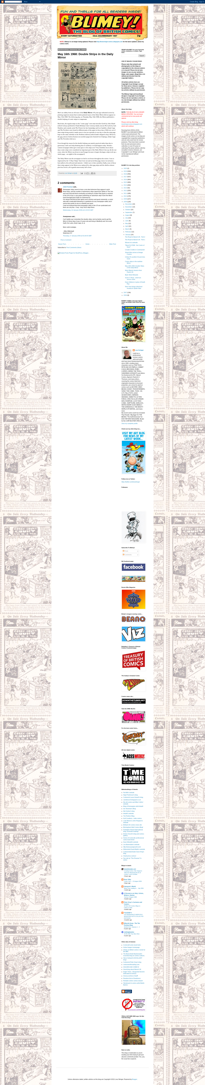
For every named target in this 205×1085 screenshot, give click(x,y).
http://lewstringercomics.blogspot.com (110, 42)
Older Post (112, 244)
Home (87, 244)
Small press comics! (129, 856)
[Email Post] (81, 173)
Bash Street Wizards (131, 275)
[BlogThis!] (87, 173)
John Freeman (68, 187)
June (127, 221)
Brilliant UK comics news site (132, 825)
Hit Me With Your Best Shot (131, 934)
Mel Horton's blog (129, 811)
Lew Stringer (139, 350)
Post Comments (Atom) (73, 247)
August (127, 215)
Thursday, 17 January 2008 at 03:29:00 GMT (77, 236)
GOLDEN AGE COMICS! (131, 967)
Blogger (134, 1079)
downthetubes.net (130, 869)
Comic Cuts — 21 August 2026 (133, 881)
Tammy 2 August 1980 (130, 897)
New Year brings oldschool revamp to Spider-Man (133, 287)
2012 (125, 190)
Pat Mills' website (128, 792)
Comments (128, 555)
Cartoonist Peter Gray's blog (132, 962)
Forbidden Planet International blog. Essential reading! (133, 830)
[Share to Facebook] (92, 173)
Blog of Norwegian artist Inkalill (133, 806)
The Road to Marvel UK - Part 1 (135, 240)
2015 (125, 182)
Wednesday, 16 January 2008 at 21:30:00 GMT (78, 210)
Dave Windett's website (130, 842)
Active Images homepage (131, 947)
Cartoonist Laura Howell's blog (133, 797)
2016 (125, 179)
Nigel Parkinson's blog (130, 795)
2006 (125, 295)
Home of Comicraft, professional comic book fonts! (133, 838)
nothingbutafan (129, 932)
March (127, 229)
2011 (125, 193)
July (126, 218)
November (128, 207)
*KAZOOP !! (128, 913)
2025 (125, 168)
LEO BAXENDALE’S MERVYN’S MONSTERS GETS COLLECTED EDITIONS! (133, 916)
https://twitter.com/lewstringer (130, 482)
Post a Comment (66, 240)
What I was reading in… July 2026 (134, 888)
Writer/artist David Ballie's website (134, 849)
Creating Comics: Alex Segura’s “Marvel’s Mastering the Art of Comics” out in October (133, 872)
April (127, 226)
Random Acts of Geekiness (132, 978)
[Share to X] (90, 173)
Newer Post (62, 244)
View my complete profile (129, 423)
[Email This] (85, 173)
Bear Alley (127, 879)
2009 (125, 199)
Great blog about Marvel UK (132, 969)
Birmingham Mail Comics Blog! (133, 827)
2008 (125, 202)
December (128, 204)
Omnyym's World (130, 886)
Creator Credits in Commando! (135, 250)
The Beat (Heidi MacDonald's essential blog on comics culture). (134, 954)
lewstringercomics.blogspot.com (131, 124)
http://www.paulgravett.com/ (132, 847)
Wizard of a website (131, 242)
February (128, 232)
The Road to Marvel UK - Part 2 (135, 237)
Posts (126, 551)
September (129, 212)
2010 (125, 196)
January (128, 234)
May (126, 223)
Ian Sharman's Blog (129, 809)
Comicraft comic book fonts (132, 945)
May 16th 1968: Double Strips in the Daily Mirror (134, 266)
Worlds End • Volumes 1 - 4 (132, 927)
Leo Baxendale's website (131, 844)
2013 (125, 188)
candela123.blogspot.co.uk (132, 800)
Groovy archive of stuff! (130, 976)
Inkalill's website (128, 813)
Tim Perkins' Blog (128, 816)
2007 (125, 292)
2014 (125, 185)
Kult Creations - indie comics (132, 818)
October (128, 209)
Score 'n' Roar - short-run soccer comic (133, 278)
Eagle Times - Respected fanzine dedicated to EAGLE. (134, 972)
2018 (125, 174)
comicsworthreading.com (131, 964)
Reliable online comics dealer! (133, 981)
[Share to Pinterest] (94, 173)
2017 (125, 177)
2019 (125, 171)
